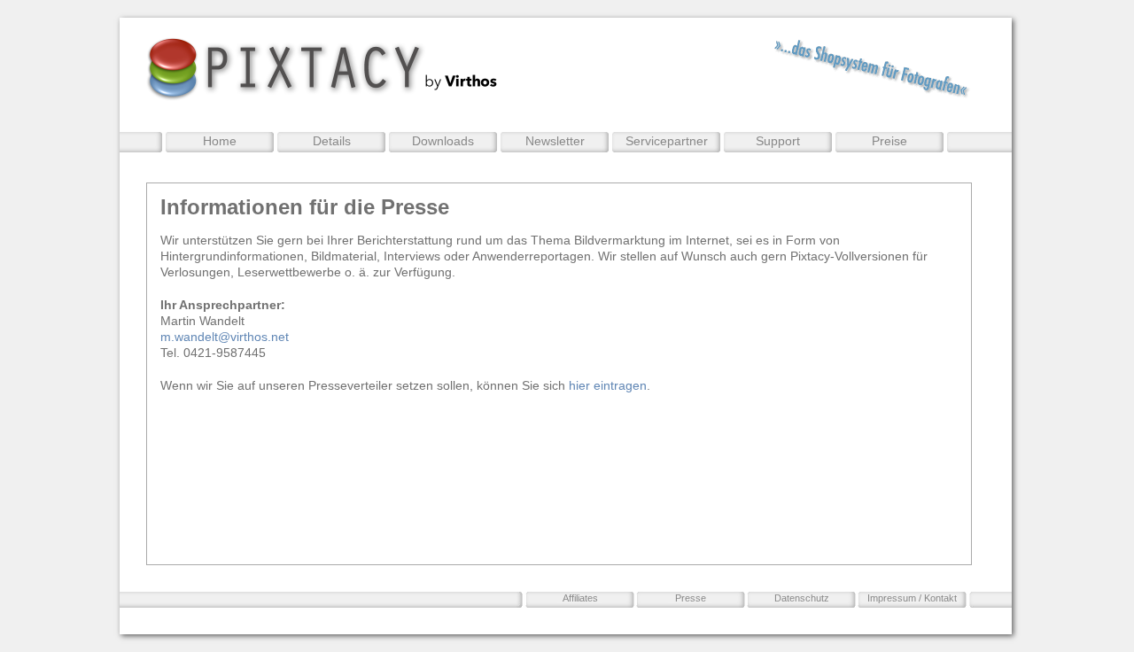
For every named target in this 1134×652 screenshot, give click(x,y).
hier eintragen (608, 385)
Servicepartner (666, 141)
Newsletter (555, 141)
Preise (889, 141)
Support (778, 141)
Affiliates (580, 598)
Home (220, 141)
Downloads (443, 141)
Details (332, 141)
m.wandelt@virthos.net (224, 337)
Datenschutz (801, 598)
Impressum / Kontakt (912, 598)
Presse (690, 598)
